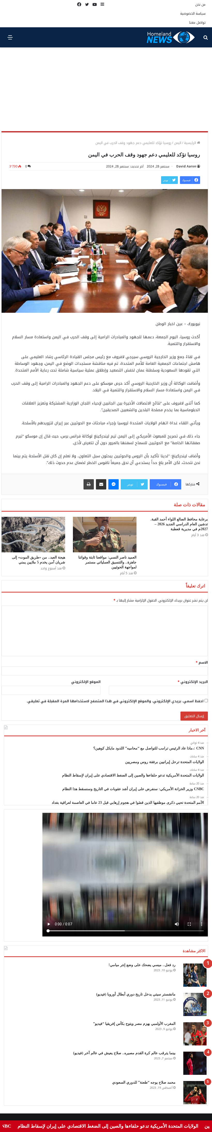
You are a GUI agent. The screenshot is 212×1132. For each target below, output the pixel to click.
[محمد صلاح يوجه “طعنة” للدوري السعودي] (195, 1092)
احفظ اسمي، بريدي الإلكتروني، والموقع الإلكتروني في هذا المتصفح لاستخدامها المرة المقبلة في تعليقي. (114, 701)
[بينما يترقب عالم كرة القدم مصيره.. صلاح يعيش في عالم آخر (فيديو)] (195, 1063)
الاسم (202, 662)
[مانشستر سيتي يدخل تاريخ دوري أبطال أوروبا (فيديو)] (195, 1004)
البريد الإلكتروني (193, 682)
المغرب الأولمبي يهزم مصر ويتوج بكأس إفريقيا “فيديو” (134, 1024)
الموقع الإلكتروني (86, 682)
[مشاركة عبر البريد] (101, 484)
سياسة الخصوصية (193, 13)
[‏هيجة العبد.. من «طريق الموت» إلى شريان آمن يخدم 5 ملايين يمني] (33, 534)
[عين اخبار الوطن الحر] (170, 37)
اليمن (177, 143)
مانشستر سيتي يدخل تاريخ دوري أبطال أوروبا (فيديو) (136, 994)
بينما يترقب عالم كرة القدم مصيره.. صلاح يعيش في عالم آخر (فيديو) (124, 1053)
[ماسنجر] (113, 484)
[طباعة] (89, 484)
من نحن (200, 4)
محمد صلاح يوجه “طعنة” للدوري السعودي (144, 1082)
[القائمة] (10, 39)
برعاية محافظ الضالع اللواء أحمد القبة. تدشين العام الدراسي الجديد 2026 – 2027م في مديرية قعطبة (179, 524)
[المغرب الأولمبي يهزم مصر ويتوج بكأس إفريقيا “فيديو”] (195, 1034)
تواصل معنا (197, 22)
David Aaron (186, 166)
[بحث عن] (205, 39)
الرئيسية (190, 143)
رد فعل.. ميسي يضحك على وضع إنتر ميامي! (142, 965)
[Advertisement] (106, 91)
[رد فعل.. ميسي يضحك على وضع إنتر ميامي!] (195, 975)
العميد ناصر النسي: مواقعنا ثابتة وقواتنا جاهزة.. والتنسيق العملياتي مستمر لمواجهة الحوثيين (107, 562)
